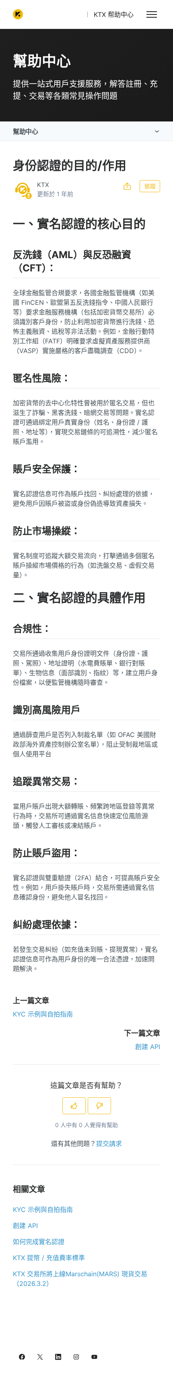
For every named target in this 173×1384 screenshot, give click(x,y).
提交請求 (109, 1144)
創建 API (147, 1047)
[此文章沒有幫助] (99, 1105)
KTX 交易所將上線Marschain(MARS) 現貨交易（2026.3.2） (80, 1278)
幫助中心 (25, 131)
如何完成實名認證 (38, 1242)
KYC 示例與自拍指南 (43, 1014)
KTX (43, 185)
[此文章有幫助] (74, 1105)
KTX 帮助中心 (114, 14)
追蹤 (150, 186)
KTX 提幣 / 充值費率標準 (49, 1258)
